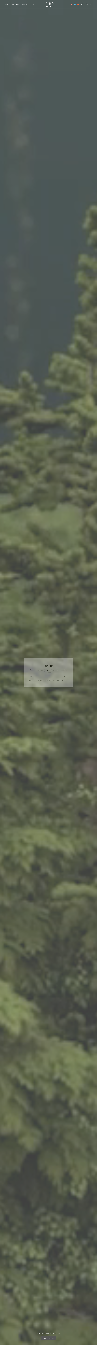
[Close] (70, 661)
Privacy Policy (56, 680)
